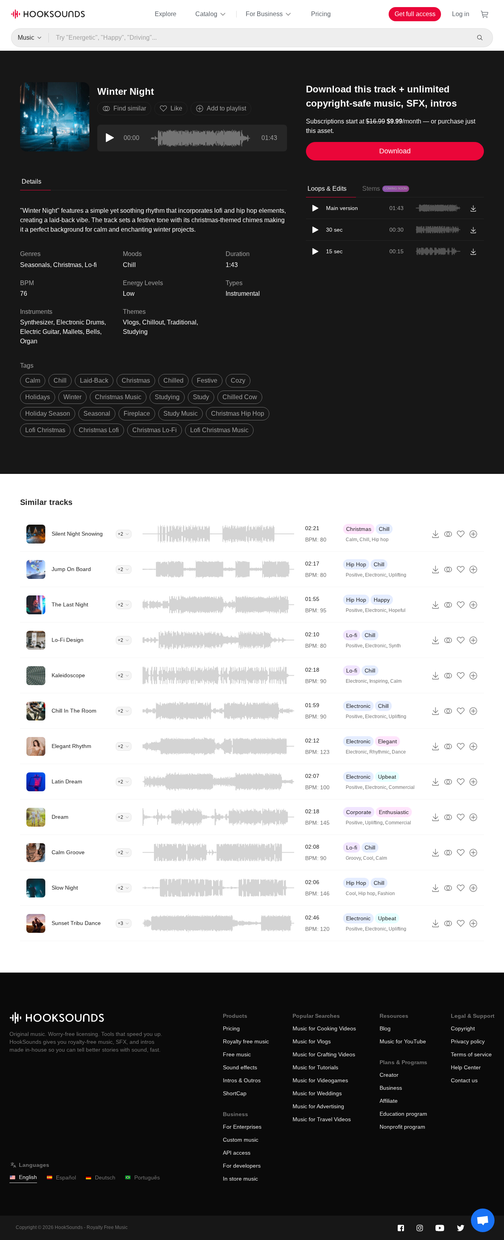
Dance (399, 752)
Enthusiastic (394, 812)
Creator (389, 1075)
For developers (242, 1166)
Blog (385, 1028)
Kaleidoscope (68, 675)
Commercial (402, 787)
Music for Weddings (317, 1093)
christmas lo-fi (154, 430)
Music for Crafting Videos (324, 1054)
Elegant (387, 741)
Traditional (181, 322)
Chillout (153, 322)
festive (207, 380)
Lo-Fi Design (67, 640)
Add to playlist (226, 108)
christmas (136, 380)
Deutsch (105, 1177)
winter (72, 397)
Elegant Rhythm (71, 746)
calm (32, 380)
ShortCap (234, 1093)
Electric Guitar (39, 331)
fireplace (137, 413)
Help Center (466, 1067)
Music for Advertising (318, 1106)
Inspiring (378, 681)
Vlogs (131, 322)
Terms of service (471, 1054)
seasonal (96, 413)
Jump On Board (71, 569)
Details (31, 181)
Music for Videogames (320, 1080)
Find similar (129, 108)
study (201, 397)
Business (391, 1088)
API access (236, 1153)
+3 (120, 923)
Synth (395, 646)
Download (395, 151)
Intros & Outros (242, 1080)
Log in (460, 14)
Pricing (321, 14)
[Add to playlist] (473, 534)
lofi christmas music (219, 430)
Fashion (386, 893)
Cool (368, 858)
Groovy (353, 858)
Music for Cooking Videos (324, 1028)
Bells (93, 331)
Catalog (206, 14)
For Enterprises (242, 1127)
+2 (120, 534)
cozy (238, 380)
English (28, 1177)
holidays (37, 397)
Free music (237, 1054)
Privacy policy (468, 1041)
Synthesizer (36, 322)
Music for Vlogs (312, 1041)
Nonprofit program (402, 1127)
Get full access (415, 14)
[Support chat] (483, 1220)
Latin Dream (67, 781)
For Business (264, 14)
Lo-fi (351, 635)
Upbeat (387, 777)
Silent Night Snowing (77, 534)
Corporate (358, 812)
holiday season (47, 413)
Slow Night (65, 887)
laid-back (94, 380)
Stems (385, 188)
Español (66, 1177)
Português (147, 1177)
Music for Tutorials (315, 1067)
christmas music (118, 397)
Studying (135, 331)
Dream (60, 817)
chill (60, 380)
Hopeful (397, 610)
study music (180, 413)
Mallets (73, 331)
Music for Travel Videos (322, 1119)
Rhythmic (379, 752)
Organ (28, 341)
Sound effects (240, 1067)
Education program (403, 1114)
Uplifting (397, 575)
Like (176, 108)
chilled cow (239, 397)
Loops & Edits (327, 188)
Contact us (464, 1080)
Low (129, 293)
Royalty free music (246, 1041)
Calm (351, 539)
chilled (173, 380)
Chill (129, 265)
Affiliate (389, 1101)
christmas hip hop (237, 413)
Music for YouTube (403, 1041)
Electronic (375, 575)
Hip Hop (356, 564)
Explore (165, 14)
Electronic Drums (80, 322)
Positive (354, 575)
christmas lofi (99, 430)
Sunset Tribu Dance (76, 923)
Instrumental (243, 293)
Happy (382, 600)
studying (167, 397)
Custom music (240, 1140)
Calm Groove (68, 852)
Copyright (463, 1028)
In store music (240, 1179)
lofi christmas (45, 430)
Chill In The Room (74, 711)
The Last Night (70, 604)
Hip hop (380, 539)
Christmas (358, 529)
